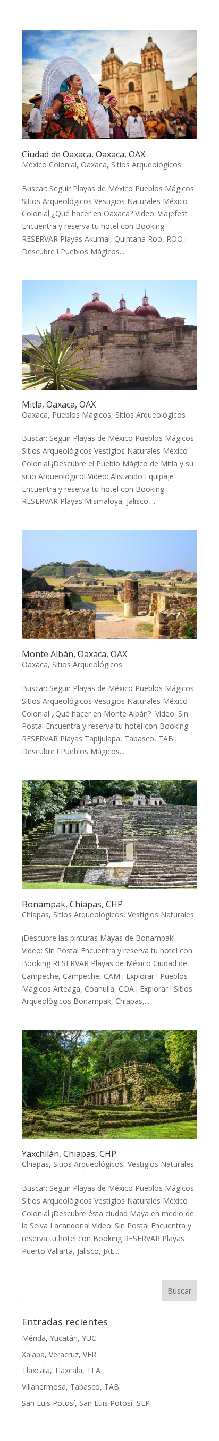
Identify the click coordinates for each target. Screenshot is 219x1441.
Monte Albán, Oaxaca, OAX (74, 654)
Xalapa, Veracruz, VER (59, 1354)
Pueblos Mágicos (81, 415)
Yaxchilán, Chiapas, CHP (69, 1154)
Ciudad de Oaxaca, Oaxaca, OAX (83, 154)
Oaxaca (94, 165)
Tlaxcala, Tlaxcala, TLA (61, 1370)
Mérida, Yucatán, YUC (59, 1338)
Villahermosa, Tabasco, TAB (70, 1387)
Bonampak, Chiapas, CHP (72, 904)
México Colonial (49, 165)
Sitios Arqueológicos (146, 165)
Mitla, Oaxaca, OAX (59, 404)
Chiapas (35, 914)
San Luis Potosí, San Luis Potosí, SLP (86, 1403)
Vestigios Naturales (161, 914)
